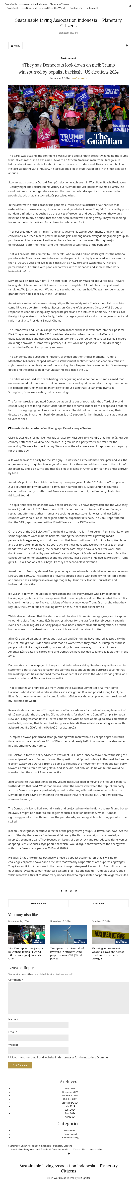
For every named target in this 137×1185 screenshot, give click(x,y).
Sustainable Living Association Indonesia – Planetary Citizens (37, 4)
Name (13, 1019)
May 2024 (70, 1113)
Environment (68, 58)
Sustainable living (70, 1137)
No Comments (79, 78)
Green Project (70, 1134)
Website (13, 1045)
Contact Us (76, 8)
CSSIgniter (84, 1177)
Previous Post (38, 903)
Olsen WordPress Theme (60, 1177)
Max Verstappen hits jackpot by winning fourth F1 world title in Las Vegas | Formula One (25, 953)
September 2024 (70, 1102)
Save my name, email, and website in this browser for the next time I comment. (61, 1057)
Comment (15, 980)
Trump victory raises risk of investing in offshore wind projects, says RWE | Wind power (67, 953)
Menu (16, 45)
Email (12, 1032)
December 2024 (70, 1092)
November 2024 (70, 1095)
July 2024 (70, 1106)
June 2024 (70, 1109)
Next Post (98, 903)
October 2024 (70, 1099)
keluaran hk (93, 8)
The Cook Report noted (109, 518)
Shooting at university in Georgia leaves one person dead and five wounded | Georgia (108, 953)
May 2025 (70, 1088)
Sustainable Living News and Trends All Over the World (36, 8)
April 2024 (70, 1116)
